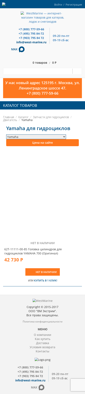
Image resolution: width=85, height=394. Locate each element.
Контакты (42, 351)
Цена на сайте (42, 143)
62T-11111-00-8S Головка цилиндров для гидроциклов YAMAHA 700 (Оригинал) (33, 251)
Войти (58, 4)
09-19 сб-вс (61, 40)
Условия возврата (42, 347)
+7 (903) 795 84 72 (31, 38)
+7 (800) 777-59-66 (31, 29)
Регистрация (74, 4)
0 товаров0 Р (45, 62)
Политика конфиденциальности (43, 321)
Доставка (42, 343)
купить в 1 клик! (45, 280)
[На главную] (43, 17)
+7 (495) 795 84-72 (31, 33)
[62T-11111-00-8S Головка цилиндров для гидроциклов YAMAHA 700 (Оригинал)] (42, 193)
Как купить (42, 339)
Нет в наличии (46, 272)
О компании (42, 335)
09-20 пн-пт (61, 36)
